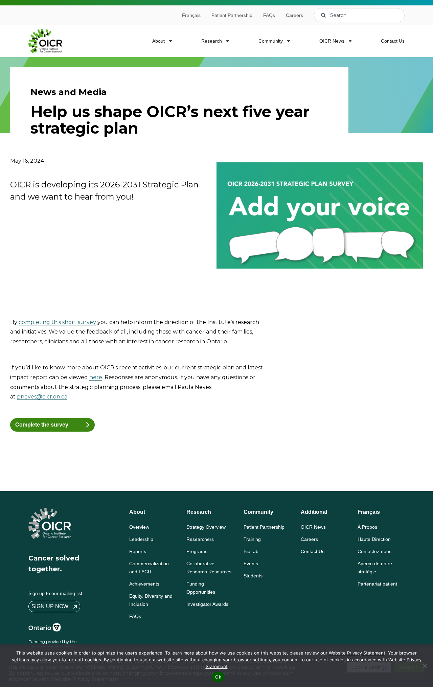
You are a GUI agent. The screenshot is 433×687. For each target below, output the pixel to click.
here (95, 377)
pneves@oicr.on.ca (42, 396)
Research (211, 41)
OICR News (331, 41)
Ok (218, 677)
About (158, 41)
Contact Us (393, 41)
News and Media (68, 92)
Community (270, 41)
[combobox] (359, 15)
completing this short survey (57, 322)
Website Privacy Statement (357, 653)
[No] (424, 665)
